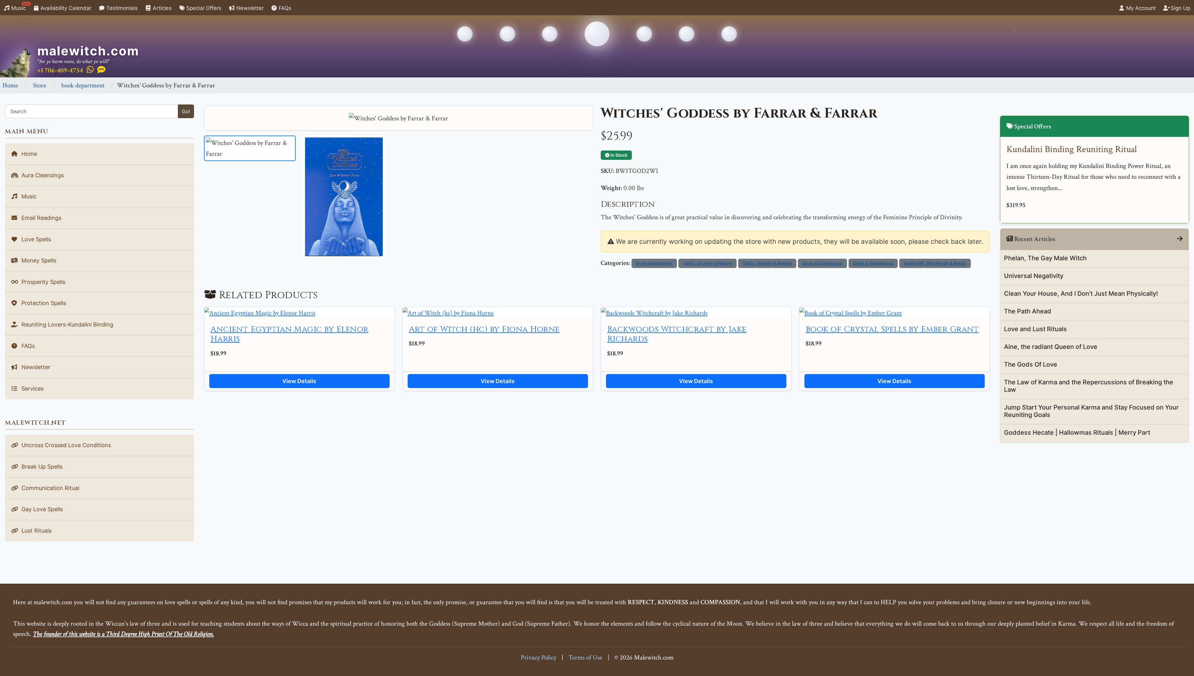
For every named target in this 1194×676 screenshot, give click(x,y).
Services (32, 388)
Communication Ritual (49, 488)
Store (39, 85)
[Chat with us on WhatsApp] (90, 70)
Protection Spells (43, 303)
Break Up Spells (41, 466)
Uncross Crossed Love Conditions (65, 445)
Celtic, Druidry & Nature (707, 263)
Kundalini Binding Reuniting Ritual (1072, 149)
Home (10, 85)
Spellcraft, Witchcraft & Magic (935, 263)
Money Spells (38, 260)
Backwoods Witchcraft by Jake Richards (677, 334)
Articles (161, 8)
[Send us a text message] (101, 70)
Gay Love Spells (41, 509)
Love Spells (35, 239)
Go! (186, 111)
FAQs (284, 8)
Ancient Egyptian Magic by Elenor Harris (289, 334)
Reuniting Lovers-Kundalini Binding (66, 324)
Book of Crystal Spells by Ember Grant (892, 329)
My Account (1140, 8)
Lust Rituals (36, 530)
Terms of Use (585, 657)
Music (20, 6)
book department (82, 85)
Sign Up (1179, 8)
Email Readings (40, 218)
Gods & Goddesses (822, 263)
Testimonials (121, 8)
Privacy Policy (538, 657)
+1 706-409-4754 (60, 70)
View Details (299, 381)
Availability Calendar (65, 8)
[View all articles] (1179, 239)
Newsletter (249, 8)
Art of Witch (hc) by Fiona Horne (484, 329)
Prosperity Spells (42, 282)
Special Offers (203, 8)
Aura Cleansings (42, 175)
